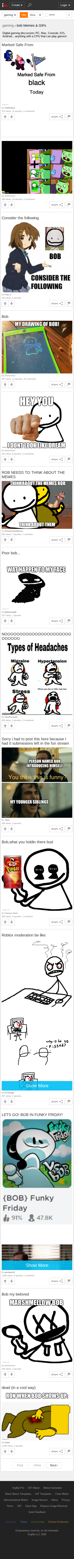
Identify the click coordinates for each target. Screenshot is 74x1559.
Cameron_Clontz (11, 913)
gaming (8, 14)
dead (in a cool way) (19, 1388)
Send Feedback (37, 1512)
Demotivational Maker (16, 1500)
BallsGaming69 (10, 612)
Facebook (11, 1521)
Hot (24, 14)
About (54, 1500)
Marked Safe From (17, 45)
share (54, 116)
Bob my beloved (15, 1294)
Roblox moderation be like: (24, 935)
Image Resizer (40, 1500)
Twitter (23, 1521)
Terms (10, 1506)
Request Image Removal (53, 1506)
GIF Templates (43, 1493)
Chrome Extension (58, 1521)
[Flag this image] (69, 116)
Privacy (66, 1500)
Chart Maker (62, 1493)
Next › (54, 1465)
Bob (5, 316)
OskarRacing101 (11, 717)
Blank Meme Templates (18, 1493)
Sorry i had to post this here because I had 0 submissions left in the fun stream (35, 741)
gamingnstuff (10, 1272)
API (19, 1506)
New (32, 14)
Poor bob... (11, 553)
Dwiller (7, 1442)
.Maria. (7, 820)
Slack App (30, 1506)
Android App (37, 1521)
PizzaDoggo (9, 1093)
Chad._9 (8, 295)
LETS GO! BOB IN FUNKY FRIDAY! (32, 1115)
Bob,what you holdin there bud (27, 842)
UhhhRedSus (10, 108)
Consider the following (20, 218)
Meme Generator (52, 1487)
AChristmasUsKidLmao (14, 531)
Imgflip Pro (18, 1487)
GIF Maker (34, 1487)
